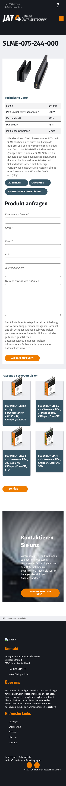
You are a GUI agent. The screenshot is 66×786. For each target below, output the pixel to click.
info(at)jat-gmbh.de (18, 674)
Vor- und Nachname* (17, 214)
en (58, 7)
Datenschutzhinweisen (17, 348)
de (58, 4)
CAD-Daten (38, 182)
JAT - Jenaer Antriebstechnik (14, 618)
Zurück (13, 488)
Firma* (8, 227)
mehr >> (52, 707)
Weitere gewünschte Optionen (22, 281)
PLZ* (7, 254)
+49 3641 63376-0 (12, 4)
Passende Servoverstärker (24, 191)
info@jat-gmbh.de (13, 7)
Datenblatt (15, 182)
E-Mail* (9, 241)
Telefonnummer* (14, 267)
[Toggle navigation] (61, 18)
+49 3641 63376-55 (17, 669)
